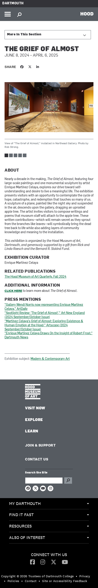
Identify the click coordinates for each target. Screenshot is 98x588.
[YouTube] (65, 562)
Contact (30, 581)
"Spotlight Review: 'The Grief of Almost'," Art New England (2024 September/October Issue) (45, 315)
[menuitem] (49, 504)
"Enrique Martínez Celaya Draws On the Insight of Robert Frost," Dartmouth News (49, 335)
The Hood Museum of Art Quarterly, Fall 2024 (35, 277)
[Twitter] (53, 562)
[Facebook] (32, 562)
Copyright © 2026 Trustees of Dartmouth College (37, 576)
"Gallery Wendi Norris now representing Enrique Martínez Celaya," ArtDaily (44, 307)
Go (68, 480)
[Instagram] (42, 562)
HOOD (86, 13)
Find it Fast (21, 514)
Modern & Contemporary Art (50, 359)
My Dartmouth (25, 503)
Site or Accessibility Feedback (64, 581)
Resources (20, 526)
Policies (13, 581)
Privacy (84, 576)
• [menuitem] (76, 576)
